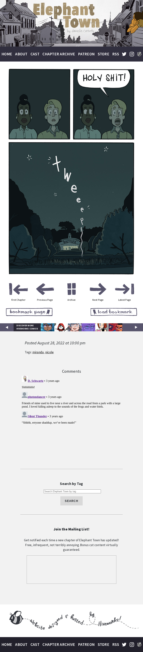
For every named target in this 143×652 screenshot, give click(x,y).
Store (103, 53)
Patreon (86, 53)
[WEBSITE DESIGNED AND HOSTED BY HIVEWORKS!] (71, 620)
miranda (38, 352)
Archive (71, 299)
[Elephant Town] (71, 23)
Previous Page (45, 299)
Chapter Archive (58, 53)
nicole (49, 352)
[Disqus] (71, 421)
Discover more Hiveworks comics (27, 327)
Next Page (98, 299)
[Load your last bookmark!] (113, 313)
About (21, 53)
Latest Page (124, 299)
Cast (35, 53)
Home (6, 53)
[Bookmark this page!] (29, 313)
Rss (115, 53)
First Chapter (18, 299)
